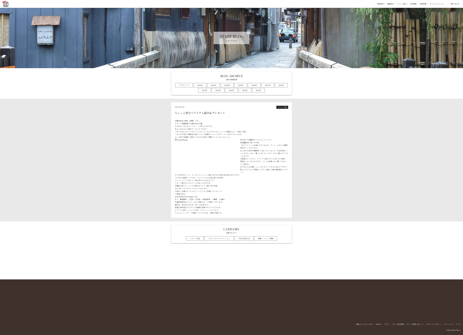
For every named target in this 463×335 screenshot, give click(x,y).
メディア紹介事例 (397, 324)
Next (288, 273)
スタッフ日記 (282, 107)
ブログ (386, 324)
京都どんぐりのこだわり (364, 324)
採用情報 (423, 4)
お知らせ (379, 324)
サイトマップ (448, 324)
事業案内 (380, 4)
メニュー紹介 (401, 4)
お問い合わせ (454, 4)
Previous (174, 273)
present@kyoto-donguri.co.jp (186, 196)
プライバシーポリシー (434, 324)
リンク (458, 324)
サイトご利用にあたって (415, 324)
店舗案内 (390, 4)
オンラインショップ (437, 4)
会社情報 (413, 4)
